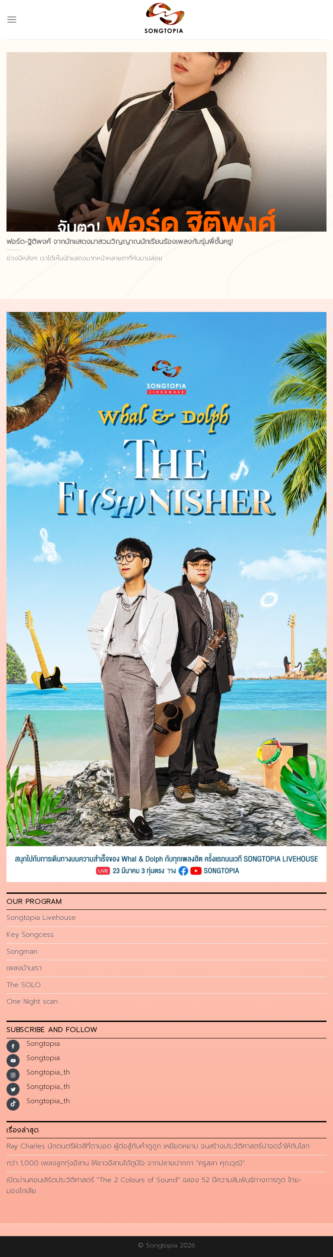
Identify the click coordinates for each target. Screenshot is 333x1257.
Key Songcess (30, 934)
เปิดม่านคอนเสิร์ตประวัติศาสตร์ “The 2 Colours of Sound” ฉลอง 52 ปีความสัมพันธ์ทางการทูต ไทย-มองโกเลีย (154, 1186)
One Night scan (32, 1001)
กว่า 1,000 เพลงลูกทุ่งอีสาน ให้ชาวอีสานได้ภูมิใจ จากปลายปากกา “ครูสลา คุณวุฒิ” (126, 1163)
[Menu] (12, 19)
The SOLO (24, 985)
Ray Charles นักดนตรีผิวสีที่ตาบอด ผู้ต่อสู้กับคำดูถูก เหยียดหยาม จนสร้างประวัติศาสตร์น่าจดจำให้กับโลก (158, 1146)
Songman (22, 951)
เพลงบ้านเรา (24, 968)
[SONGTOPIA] (166, 19)
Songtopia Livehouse (41, 917)
